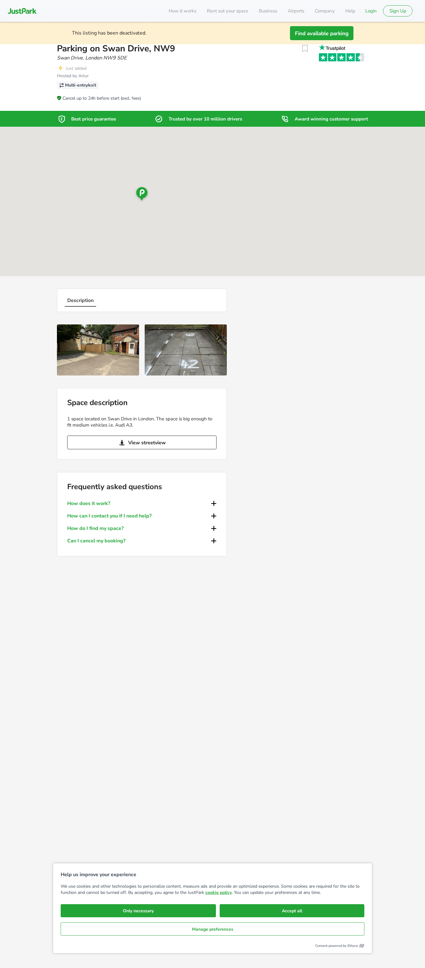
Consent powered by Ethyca (336, 945)
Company (325, 11)
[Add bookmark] (304, 48)
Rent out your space (227, 11)
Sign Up (398, 11)
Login (371, 11)
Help (350, 11)
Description (80, 300)
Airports (296, 11)
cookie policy (218, 892)
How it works (182, 11)
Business (268, 11)
